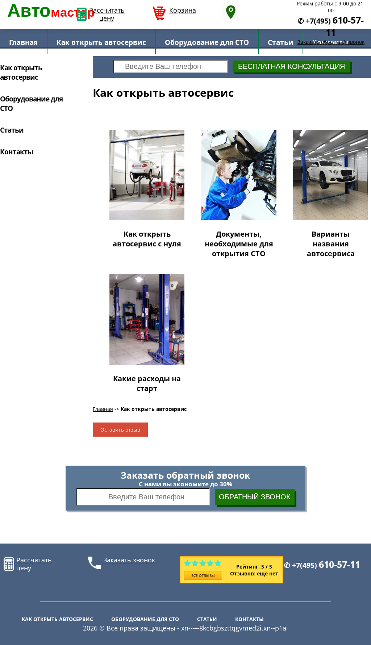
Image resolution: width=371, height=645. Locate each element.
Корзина (182, 10)
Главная (103, 408)
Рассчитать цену (106, 14)
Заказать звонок (129, 560)
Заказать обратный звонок (330, 41)
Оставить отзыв (120, 429)
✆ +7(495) (322, 565)
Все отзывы (203, 575)
